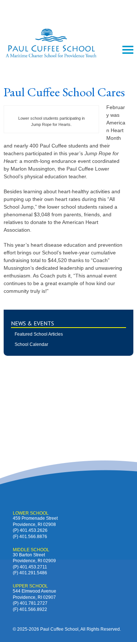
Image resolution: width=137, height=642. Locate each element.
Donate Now (69, 10)
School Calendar (31, 344)
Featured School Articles (39, 334)
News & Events (32, 323)
